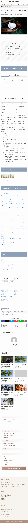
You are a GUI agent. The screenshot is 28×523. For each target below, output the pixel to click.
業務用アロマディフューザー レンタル (10, 419)
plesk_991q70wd (14, 345)
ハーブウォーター (6, 464)
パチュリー (14, 232)
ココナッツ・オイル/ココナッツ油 (14, 49)
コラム (4, 458)
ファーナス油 (13, 314)
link (5, 56)
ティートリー (4, 234)
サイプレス (12, 238)
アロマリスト (7, 52)
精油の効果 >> (7, 270)
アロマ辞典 (5, 437)
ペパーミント (4, 228)
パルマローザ (4, 232)
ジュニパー (14, 234)
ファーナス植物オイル (5, 314)
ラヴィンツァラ (14, 220)
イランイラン (4, 242)
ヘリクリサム (23, 226)
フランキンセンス (15, 228)
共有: (8, 58)
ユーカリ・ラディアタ (18, 222)
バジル (21, 232)
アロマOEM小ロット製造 (8, 423)
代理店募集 (3, 499)
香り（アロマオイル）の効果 (8, 433)
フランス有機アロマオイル (8, 425)
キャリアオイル (5, 14)
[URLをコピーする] (25, 321)
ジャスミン (4, 238)
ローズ (10, 201)
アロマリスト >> (7, 180)
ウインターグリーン (16, 242)
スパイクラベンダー (6, 218)
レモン (10, 216)
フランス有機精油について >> (10, 266)
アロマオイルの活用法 (7, 460)
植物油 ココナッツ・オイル (12, 46)
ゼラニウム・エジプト (13, 208)
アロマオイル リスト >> (9, 264)
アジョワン (4, 196)
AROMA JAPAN (14, 1)
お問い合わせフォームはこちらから (13, 54)
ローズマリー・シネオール (7, 200)
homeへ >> (6, 271)
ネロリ (2, 208)
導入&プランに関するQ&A (8, 443)
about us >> (6, 262)
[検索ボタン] (26, 1)
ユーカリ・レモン (5, 222)
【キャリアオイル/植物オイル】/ (14, 48)
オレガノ (3, 216)
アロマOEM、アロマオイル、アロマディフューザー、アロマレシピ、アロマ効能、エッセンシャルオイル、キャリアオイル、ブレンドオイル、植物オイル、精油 (14, 312)
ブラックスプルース (15, 203)
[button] (3, 321)
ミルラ (2, 224)
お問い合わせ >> (7, 193)
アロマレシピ (6, 456)
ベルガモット (13, 226)
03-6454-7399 (5, 511)
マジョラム (4, 226)
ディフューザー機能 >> (9, 268)
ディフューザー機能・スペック (9, 421)
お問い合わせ (3, 500)
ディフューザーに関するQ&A (9, 445)
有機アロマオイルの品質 (8, 435)
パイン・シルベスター (15, 196)
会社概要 (2, 498)
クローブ (19, 212)
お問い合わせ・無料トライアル (9, 427)
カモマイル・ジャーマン (7, 212)
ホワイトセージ (19, 216)
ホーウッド (4, 203)
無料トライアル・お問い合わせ (14, 468)
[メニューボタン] (1, 1)
